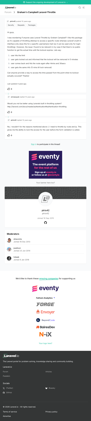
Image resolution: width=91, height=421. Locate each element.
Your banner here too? (45, 183)
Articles (49, 371)
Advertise (7, 416)
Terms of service (10, 412)
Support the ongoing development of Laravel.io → (47, 2)
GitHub (9, 392)
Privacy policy (51, 412)
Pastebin (6, 376)
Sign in (34, 144)
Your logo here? (45, 343)
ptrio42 (45, 212)
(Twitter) (9, 388)
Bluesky (51, 388)
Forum (8, 12)
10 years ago (30, 97)
